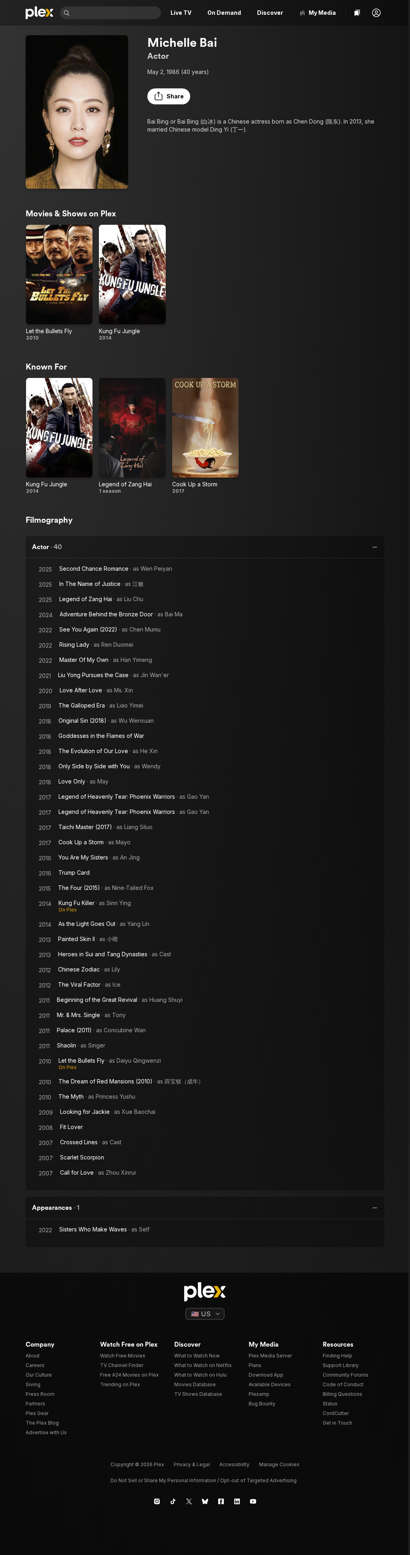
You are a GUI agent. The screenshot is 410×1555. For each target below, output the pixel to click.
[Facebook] (221, 1501)
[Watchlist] (357, 13)
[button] (376, 13)
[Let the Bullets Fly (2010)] (59, 283)
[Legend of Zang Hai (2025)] (132, 436)
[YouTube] (253, 1501)
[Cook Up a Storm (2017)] (205, 436)
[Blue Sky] (205, 1501)
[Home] (40, 13)
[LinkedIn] (237, 1501)
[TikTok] (173, 1501)
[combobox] (116, 12)
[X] (189, 1501)
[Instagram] (157, 1501)
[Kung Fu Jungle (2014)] (132, 283)
